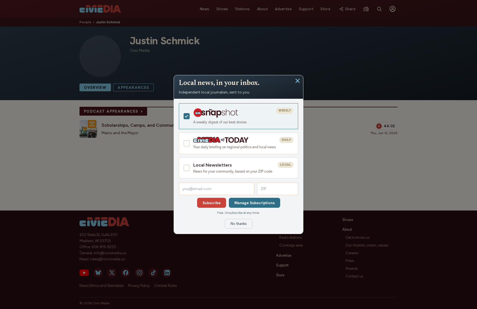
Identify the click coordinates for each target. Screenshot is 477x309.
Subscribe (212, 202)
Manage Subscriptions (254, 202)
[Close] (298, 81)
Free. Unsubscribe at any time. (238, 213)
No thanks (238, 223)
